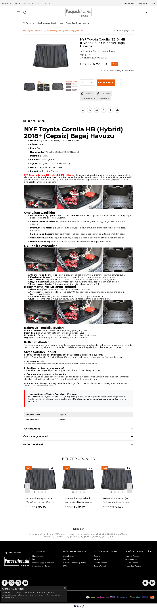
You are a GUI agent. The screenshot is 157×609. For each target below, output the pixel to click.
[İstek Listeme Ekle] (89, 110)
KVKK (65, 566)
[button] (34, 492)
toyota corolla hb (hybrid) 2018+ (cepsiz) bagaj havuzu (55, 534)
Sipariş (97, 556)
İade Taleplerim (100, 562)
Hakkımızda (142, 3)
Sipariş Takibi (100, 566)
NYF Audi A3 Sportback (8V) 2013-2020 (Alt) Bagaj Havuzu (78, 498)
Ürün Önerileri (33, 444)
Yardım (66, 559)
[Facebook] (5, 583)
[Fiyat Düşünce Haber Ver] (110, 110)
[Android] (152, 583)
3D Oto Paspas (131, 562)
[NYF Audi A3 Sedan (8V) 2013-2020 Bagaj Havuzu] (117, 479)
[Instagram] (18, 583)
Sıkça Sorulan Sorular (41, 566)
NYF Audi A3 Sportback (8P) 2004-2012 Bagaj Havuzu (40, 498)
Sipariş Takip (130, 3)
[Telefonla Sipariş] (82, 110)
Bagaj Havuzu (131, 559)
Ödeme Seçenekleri (35, 436)
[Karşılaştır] (96, 110)
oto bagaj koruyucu (103, 536)
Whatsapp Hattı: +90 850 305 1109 (37, 3)
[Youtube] (25, 583)
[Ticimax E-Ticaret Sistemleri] (78, 606)
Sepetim (97, 559)
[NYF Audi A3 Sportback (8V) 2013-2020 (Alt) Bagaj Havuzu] (78, 479)
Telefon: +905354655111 (11, 3)
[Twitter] (11, 583)
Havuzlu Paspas (132, 556)
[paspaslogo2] (17, 562)
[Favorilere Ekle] (121, 82)
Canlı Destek (68, 556)
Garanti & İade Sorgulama (74, 562)
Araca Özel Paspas (133, 566)
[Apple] (145, 583)
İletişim (151, 3)
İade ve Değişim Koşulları (43, 562)
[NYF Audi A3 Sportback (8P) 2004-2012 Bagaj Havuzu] (40, 479)
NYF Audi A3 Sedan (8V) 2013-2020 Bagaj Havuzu (117, 498)
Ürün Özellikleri (34, 121)
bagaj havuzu (85, 536)
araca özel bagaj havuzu (66, 536)
